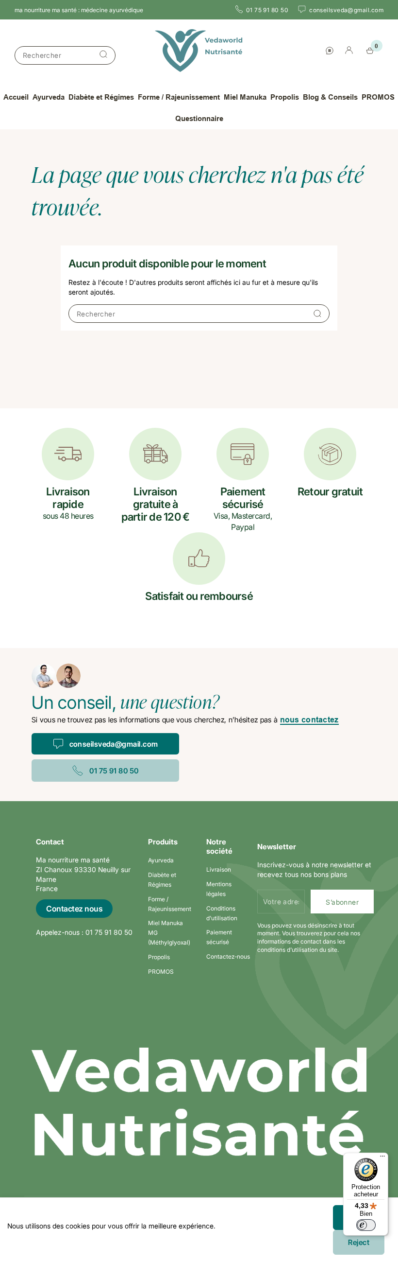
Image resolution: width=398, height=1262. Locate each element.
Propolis (159, 957)
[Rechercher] (103, 55)
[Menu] (382, 1158)
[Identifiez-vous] (349, 51)
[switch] (366, 1225)
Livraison (218, 869)
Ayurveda (161, 860)
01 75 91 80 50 (113, 770)
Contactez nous (74, 908)
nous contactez (309, 720)
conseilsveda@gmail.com (113, 744)
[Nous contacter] (329, 50)
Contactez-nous (228, 956)
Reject (358, 1242)
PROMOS (161, 971)
